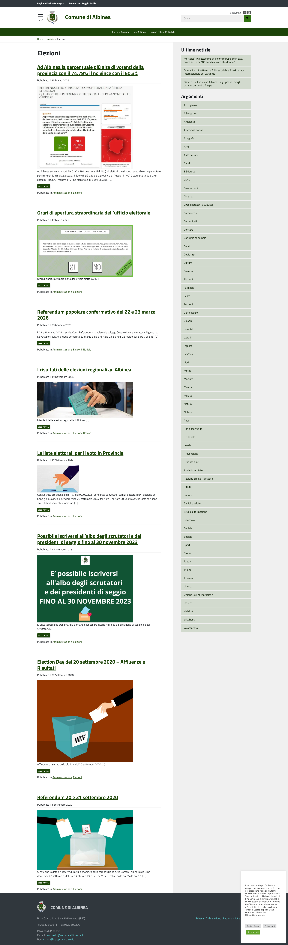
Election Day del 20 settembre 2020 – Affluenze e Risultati (91, 664)
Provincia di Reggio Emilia (82, 3)
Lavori (187, 337)
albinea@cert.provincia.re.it (58, 939)
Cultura (188, 262)
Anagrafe (189, 138)
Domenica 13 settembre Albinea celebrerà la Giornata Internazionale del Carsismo (214, 71)
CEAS (187, 179)
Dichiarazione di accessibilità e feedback (228, 918)
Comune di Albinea (88, 17)
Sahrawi (188, 495)
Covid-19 (189, 254)
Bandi (187, 163)
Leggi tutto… (43, 186)
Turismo (188, 578)
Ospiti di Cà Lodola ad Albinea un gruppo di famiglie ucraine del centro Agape (213, 83)
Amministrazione (62, 192)
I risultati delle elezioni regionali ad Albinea (84, 369)
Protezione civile (193, 470)
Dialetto (188, 271)
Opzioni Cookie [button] (253, 926)
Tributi (187, 570)
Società (188, 536)
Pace (186, 420)
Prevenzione (191, 453)
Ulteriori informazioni (255, 915)
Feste (187, 296)
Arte (186, 146)
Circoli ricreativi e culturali (198, 204)
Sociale (188, 528)
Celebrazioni (191, 188)
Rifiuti (187, 487)
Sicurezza (189, 520)
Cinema (188, 196)
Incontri (188, 329)
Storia (187, 553)
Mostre (188, 387)
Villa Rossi (189, 619)
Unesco (188, 586)
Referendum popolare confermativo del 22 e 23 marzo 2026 (96, 314)
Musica (188, 395)
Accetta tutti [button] (253, 932)
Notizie (87, 349)
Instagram (249, 12)
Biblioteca (189, 171)
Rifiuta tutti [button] (270, 926)
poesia (187, 445)
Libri (186, 362)
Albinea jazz (190, 113)
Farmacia (189, 287)
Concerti (188, 229)
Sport (187, 545)
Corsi (187, 246)
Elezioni (77, 192)
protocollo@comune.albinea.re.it (64, 935)
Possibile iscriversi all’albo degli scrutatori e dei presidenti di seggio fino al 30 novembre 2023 (89, 539)
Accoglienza (190, 105)
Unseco (188, 603)
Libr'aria (188, 354)
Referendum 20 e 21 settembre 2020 (77, 797)
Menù (40, 19)
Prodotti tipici (191, 462)
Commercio (190, 213)
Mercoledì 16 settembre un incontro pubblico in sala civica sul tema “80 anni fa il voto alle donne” (213, 60)
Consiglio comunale (195, 238)
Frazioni (188, 304)
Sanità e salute (192, 503)
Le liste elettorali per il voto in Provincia (80, 452)
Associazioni (191, 155)
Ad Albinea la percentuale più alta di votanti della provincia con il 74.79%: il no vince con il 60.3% (90, 70)
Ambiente (189, 121)
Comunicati (190, 221)
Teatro (187, 561)
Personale (189, 437)
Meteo (187, 370)
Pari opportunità (193, 428)
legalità (188, 345)
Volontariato (191, 628)
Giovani (188, 321)
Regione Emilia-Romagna (50, 3)
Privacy (199, 918)
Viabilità (188, 611)
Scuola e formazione (195, 511)
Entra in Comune (120, 32)
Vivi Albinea (140, 32)
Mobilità (188, 379)
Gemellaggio (191, 312)
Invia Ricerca (247, 18)
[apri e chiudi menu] (41, 16)
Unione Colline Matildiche (163, 32)
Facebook (244, 12)
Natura (188, 404)
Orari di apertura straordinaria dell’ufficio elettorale (93, 212)
